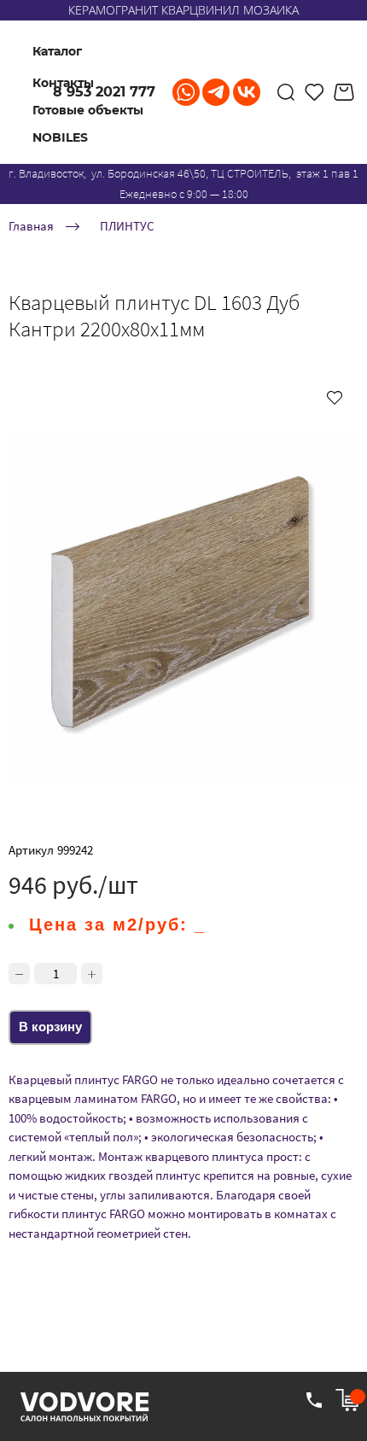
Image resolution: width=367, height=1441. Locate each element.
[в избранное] (334, 397)
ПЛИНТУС (127, 226)
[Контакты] (314, 1400)
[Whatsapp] (186, 92)
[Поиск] (285, 92)
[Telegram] (216, 92)
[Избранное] (314, 92)
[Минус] (19, 973)
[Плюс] (91, 973)
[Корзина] (346, 92)
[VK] (246, 92)
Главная (31, 226)
